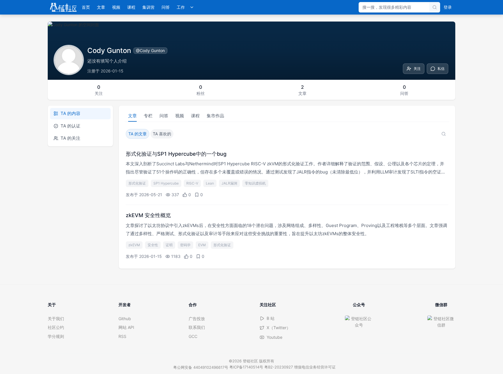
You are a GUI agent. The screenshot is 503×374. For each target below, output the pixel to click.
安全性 (153, 245)
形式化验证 (137, 183)
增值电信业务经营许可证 (315, 367)
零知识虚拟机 (255, 183)
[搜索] (434, 7)
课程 (131, 7)
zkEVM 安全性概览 (148, 215)
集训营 (148, 7)
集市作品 (215, 115)
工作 (181, 7)
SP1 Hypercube (166, 183)
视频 (116, 7)
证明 (169, 245)
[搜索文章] (443, 134)
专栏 (148, 115)
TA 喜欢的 (162, 133)
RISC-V (192, 183)
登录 (448, 7)
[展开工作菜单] (192, 7)
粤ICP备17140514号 (246, 367)
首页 (86, 7)
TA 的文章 (137, 133)
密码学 (185, 245)
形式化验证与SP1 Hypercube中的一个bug (176, 154)
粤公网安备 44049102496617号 (200, 367)
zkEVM (134, 245)
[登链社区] (63, 7)
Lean (210, 183)
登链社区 (251, 361)
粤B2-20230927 (278, 367)
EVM (202, 245)
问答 (166, 7)
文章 (101, 7)
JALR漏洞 (229, 183)
